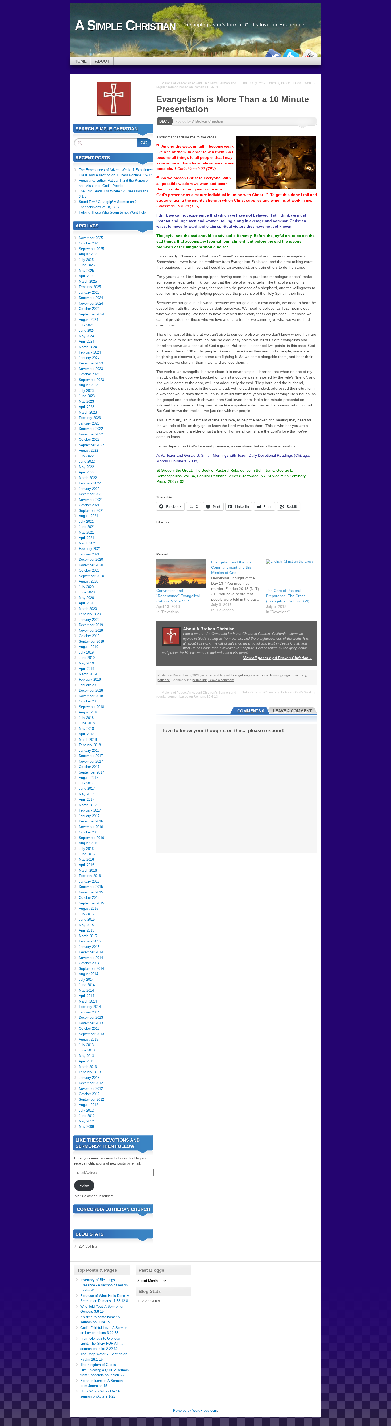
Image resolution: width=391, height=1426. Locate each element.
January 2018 (89, 751)
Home (80, 61)
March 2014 (88, 1001)
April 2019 (86, 669)
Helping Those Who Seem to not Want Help (112, 212)
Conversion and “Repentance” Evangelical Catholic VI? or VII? (178, 595)
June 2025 (87, 265)
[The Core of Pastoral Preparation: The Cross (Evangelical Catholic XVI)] (290, 573)
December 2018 (91, 690)
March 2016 (88, 870)
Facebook (272, 55)
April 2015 (86, 930)
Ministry (275, 675)
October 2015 (89, 898)
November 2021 (91, 500)
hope (264, 675)
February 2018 (90, 745)
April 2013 (86, 1061)
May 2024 (86, 336)
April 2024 (86, 341)
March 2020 (88, 609)
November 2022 (91, 434)
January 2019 (89, 685)
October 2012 (89, 1094)
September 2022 (91, 445)
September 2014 (91, 969)
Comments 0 (250, 711)
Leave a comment (221, 680)
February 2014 (90, 1007)
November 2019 (91, 631)
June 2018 (87, 723)
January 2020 (89, 620)
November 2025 (91, 238)
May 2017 (86, 794)
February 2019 (90, 679)
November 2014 (91, 958)
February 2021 (90, 549)
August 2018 (88, 712)
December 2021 (91, 494)
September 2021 (91, 511)
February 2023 (90, 418)
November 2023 (91, 369)
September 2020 (91, 576)
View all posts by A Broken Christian (277, 658)
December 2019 (91, 625)
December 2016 (91, 821)
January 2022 (89, 489)
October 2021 (89, 505)
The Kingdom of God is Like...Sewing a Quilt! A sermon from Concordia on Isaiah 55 (104, 1370)
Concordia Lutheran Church (113, 1209)
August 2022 (88, 450)
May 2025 (86, 271)
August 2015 (88, 909)
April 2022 (86, 472)
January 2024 (89, 358)
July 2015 (86, 914)
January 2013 (89, 1078)
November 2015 (91, 892)
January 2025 (89, 292)
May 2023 (86, 402)
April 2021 (86, 538)
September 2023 (91, 380)
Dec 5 (164, 121)
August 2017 (88, 778)
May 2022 (86, 467)
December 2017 (91, 756)
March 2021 (88, 543)
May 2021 (86, 532)
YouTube (309, 55)
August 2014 (88, 974)
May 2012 (86, 1121)
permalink (199, 680)
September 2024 (91, 314)
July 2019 (86, 652)
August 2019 (88, 647)
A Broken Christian (207, 121)
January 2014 (89, 1012)
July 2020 (86, 587)
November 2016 (91, 827)
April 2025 (86, 276)
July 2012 (86, 1110)
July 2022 (86, 456)
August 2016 (88, 843)
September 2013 (91, 1034)
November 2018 (91, 696)
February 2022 (90, 483)
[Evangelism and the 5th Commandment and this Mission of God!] (238, 586)
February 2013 (90, 1072)
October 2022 (89, 440)
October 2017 (89, 767)
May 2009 (86, 1127)
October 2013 (89, 1028)
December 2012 (91, 1083)
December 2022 (91, 429)
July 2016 (86, 849)
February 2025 (90, 287)
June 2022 (87, 461)
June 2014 (87, 985)
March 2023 (88, 412)
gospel (254, 675)
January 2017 (89, 816)
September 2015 (91, 903)
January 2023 (89, 423)
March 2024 (88, 347)
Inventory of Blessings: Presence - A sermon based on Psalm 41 (104, 1285)
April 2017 (86, 799)
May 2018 (86, 729)
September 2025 (91, 249)
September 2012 (91, 1099)
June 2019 (87, 658)
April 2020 (86, 603)
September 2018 (91, 707)
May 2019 (86, 663)
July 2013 (86, 1045)
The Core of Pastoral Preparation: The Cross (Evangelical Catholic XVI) (287, 595)
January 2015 (89, 947)
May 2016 (86, 860)
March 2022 (88, 478)
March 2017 (88, 805)
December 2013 (91, 1018)
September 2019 (91, 641)
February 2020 (90, 614)
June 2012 (87, 1116)
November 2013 (91, 1023)
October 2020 (89, 570)
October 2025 (89, 243)
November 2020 (91, 565)
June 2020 (87, 592)
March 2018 (88, 740)
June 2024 (87, 330)
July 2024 (86, 325)
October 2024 (89, 309)
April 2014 (86, 996)
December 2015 (91, 887)
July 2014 (86, 980)
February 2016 (90, 876)
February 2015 (90, 941)
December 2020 (91, 560)
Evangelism (239, 675)
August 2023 (88, 385)
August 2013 (88, 1039)
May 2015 (86, 925)
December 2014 (91, 952)
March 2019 (88, 674)
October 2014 (89, 963)
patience (163, 680)
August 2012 (88, 1105)
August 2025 (88, 254)
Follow (84, 1185)
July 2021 (86, 521)
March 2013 (88, 1067)
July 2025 (86, 260)
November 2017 (91, 761)
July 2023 (86, 391)
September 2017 (91, 772)
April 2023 (86, 407)
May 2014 (86, 990)
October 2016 (89, 832)
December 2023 (91, 363)
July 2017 (86, 783)
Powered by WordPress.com (195, 1410)
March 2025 (88, 282)
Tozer (209, 675)
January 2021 (89, 554)
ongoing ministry (294, 675)
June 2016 (87, 854)
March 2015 (88, 936)
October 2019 (89, 636)
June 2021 (87, 527)
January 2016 (89, 881)
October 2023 (89, 374)
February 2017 (90, 810)
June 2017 (87, 789)
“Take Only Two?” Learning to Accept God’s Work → (279, 83)
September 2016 (91, 838)
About (102, 61)
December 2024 (91, 298)
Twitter (290, 55)
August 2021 (88, 516)
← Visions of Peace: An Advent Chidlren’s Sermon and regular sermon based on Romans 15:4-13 (196, 85)
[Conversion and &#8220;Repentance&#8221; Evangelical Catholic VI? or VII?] (181, 573)
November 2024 (91, 303)
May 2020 (86, 598)
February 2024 (90, 352)
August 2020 (88, 581)
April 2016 (86, 865)
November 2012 (91, 1089)
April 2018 (86, 734)
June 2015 (87, 919)
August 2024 (88, 320)
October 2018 (89, 701)
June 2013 (87, 1050)
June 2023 (87, 396)
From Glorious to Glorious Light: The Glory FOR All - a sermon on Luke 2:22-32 (101, 1343)
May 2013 (86, 1056)
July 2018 (86, 718)
